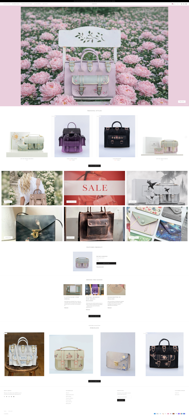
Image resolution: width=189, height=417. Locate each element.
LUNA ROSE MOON (117, 158)
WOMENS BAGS (15, 3)
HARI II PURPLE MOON (72, 158)
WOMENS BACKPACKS (27, 3)
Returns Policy (68, 396)
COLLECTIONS (6, 3)
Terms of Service (69, 401)
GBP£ (5, 411)
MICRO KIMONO (102, 256)
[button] (174, 4)
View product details (100, 266)
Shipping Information (70, 394)
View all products (94, 165)
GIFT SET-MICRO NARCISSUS (26, 158)
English (10, 411)
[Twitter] (6, 396)
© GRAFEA (6, 413)
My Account (177, 394)
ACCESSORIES (37, 3)
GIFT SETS (45, 3)
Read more (66, 307)
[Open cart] (186, 3)
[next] (186, 137)
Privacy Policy (68, 399)
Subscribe (121, 400)
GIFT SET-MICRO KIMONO (162, 158)
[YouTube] (13, 396)
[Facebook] (4, 396)
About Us (67, 392)
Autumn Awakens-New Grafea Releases (93, 298)
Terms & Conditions (69, 398)
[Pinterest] (11, 396)
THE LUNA (182, 103)
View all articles (94, 316)
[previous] (3, 137)
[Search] (183, 3)
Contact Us (177, 392)
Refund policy (68, 403)
